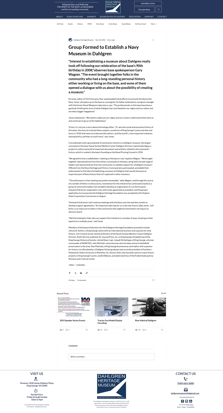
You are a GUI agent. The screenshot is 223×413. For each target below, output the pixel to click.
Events (70, 24)
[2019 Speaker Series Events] (74, 307)
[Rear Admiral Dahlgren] (149, 307)
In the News (113, 24)
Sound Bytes (126, 24)
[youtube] (190, 401)
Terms (178, 407)
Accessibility (190, 407)
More (153, 24)
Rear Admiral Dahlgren (145, 320)
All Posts (60, 24)
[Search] (159, 9)
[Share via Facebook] (70, 273)
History (80, 24)
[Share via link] (87, 273)
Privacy (184, 407)
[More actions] (153, 39)
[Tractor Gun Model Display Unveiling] (111, 307)
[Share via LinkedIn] (81, 273)
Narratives (100, 24)
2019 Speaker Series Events (72, 320)
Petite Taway (189, 404)
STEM (89, 24)
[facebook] (182, 401)
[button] (59, 16)
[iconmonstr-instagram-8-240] (186, 401)
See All (163, 293)
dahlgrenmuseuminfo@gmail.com (185, 393)
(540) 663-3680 (185, 383)
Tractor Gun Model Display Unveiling (110, 321)
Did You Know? (140, 24)
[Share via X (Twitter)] (75, 273)
